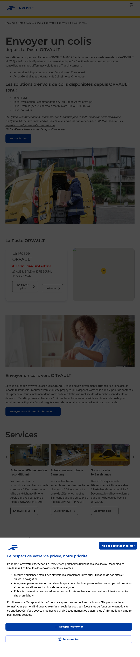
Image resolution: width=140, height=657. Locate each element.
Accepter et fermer (71, 626)
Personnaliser (71, 639)
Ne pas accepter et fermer (118, 545)
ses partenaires (69, 564)
